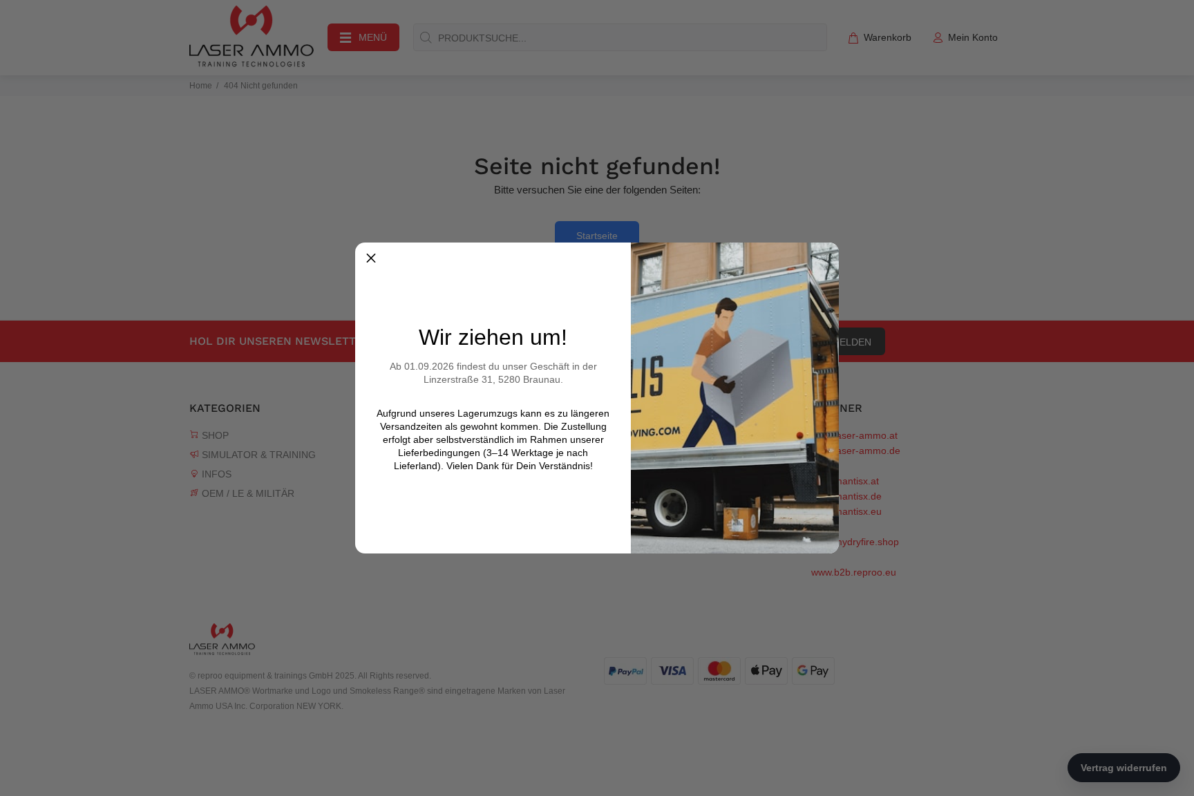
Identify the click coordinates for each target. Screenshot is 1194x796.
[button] (371, 258)
